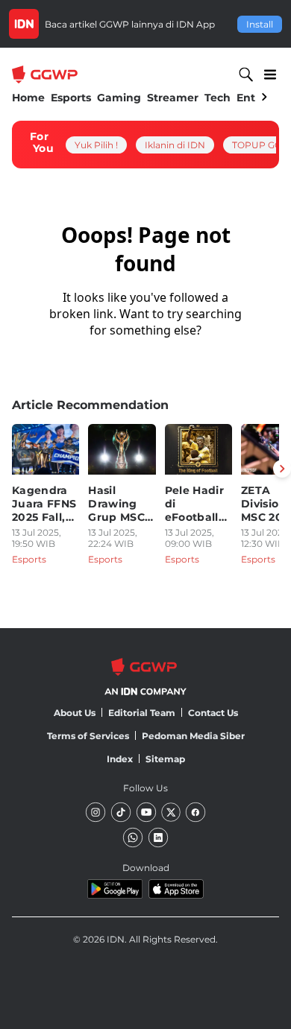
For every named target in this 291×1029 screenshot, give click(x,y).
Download (145, 867)
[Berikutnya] (282, 469)
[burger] (270, 74)
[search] (246, 74)
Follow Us (145, 788)
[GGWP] (46, 74)
